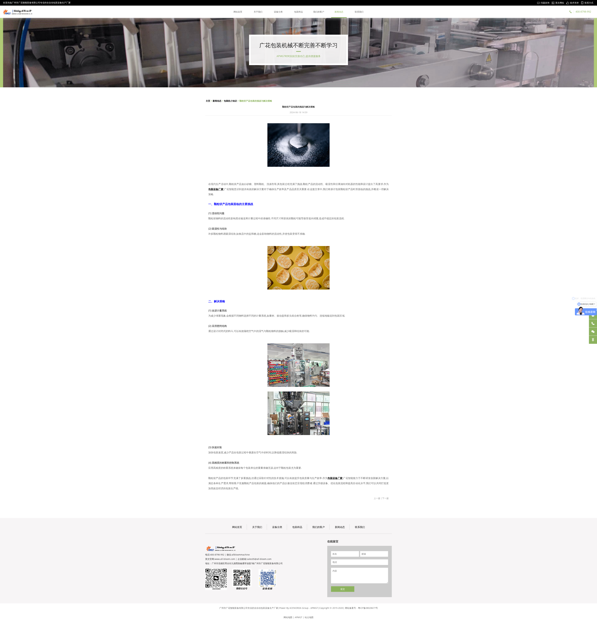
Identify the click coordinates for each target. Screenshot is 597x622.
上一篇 (377, 498)
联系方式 (589, 2)
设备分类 (278, 11)
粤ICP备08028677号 (368, 607)
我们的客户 (318, 11)
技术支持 (574, 2)
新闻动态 (339, 11)
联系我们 (359, 11)
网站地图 (288, 617)
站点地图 (309, 617)
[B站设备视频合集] (267, 579)
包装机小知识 (230, 100)
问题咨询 (545, 2)
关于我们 (258, 11)
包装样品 (298, 11)
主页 (208, 100)
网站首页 (238, 11)
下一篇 (385, 498)
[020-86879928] (593, 323)
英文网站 (559, 2)
